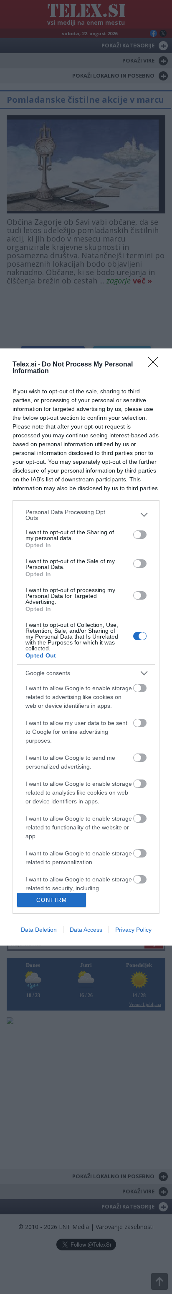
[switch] (140, 534)
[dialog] (86, 647)
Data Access (86, 929)
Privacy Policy (133, 929)
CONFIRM (51, 900)
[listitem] (86, 515)
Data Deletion (39, 929)
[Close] (156, 365)
